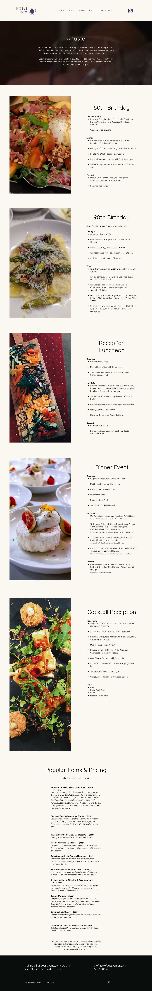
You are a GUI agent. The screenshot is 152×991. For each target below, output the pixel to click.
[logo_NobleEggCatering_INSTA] (130, 10)
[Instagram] (109, 982)
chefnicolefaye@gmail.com (109, 965)
